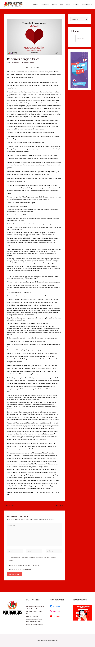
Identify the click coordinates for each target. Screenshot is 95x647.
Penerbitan (45, 4)
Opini (61, 4)
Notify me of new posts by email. (20, 569)
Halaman (75, 31)
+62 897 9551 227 (32, 609)
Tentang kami (87, 4)
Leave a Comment (13, 63)
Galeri (68, 4)
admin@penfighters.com (35, 606)
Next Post (60, 506)
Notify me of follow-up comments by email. (24, 565)
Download (76, 4)
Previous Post (9, 506)
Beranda (35, 4)
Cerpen (54, 4)
